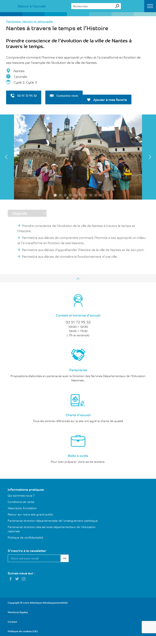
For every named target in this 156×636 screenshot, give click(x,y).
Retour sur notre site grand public (30, 514)
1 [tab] (55, 195)
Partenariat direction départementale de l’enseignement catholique (53, 520)
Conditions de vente (21, 501)
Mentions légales (18, 612)
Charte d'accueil (78, 415)
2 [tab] (60, 195)
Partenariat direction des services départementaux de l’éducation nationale (51, 528)
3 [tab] (65, 195)
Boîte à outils (78, 455)
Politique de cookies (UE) (23, 631)
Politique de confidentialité (25, 537)
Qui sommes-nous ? (21, 495)
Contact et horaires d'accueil (78, 315)
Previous (6, 157)
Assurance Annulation (22, 508)
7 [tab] (85, 195)
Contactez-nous (67, 95)
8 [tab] (90, 195)
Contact (12, 621)
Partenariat (78, 370)
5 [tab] (75, 195)
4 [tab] (70, 195)
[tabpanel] (78, 157)
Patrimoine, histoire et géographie (29, 21)
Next (150, 157)
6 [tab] (80, 195)
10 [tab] (100, 195)
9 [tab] (95, 195)
